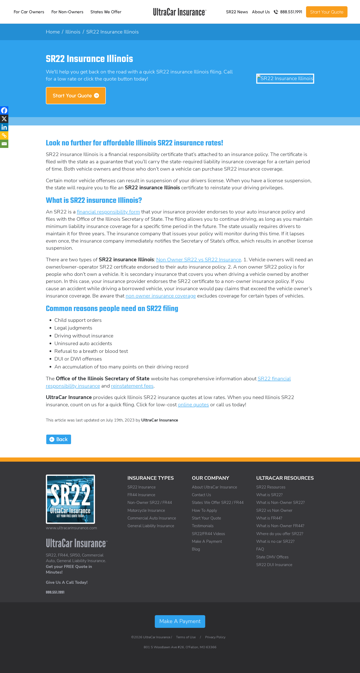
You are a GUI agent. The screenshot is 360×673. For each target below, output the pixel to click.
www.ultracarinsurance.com (71, 528)
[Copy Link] (4, 135)
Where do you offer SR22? (279, 534)
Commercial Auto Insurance (152, 518)
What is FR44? (269, 518)
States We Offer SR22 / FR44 (218, 502)
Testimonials (203, 526)
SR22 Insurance (142, 487)
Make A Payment (207, 541)
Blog (196, 549)
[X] (4, 119)
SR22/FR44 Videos (208, 534)
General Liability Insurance (151, 526)
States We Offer (105, 11)
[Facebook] (4, 110)
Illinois (72, 31)
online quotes (193, 404)
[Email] (4, 144)
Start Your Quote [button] (72, 95)
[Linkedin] (4, 127)
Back (62, 439)
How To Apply (204, 510)
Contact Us (201, 495)
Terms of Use (186, 637)
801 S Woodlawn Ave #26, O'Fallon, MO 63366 (180, 647)
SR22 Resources (270, 487)
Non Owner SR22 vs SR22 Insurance (198, 259)
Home (53, 31)
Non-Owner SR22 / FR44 (150, 502)
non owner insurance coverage (161, 295)
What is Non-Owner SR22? (280, 502)
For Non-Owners (67, 11)
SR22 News (237, 11)
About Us (261, 11)
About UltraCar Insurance (214, 487)
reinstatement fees (132, 385)
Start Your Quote (326, 12)
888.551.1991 (291, 11)
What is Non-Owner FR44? (280, 526)
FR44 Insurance (141, 495)
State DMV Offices (272, 557)
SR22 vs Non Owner (274, 510)
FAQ (260, 549)
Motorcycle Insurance (146, 510)
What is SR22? (269, 495)
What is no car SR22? (275, 541)
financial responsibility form (108, 211)
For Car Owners (29, 11)
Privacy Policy (215, 637)
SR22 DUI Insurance (274, 565)
